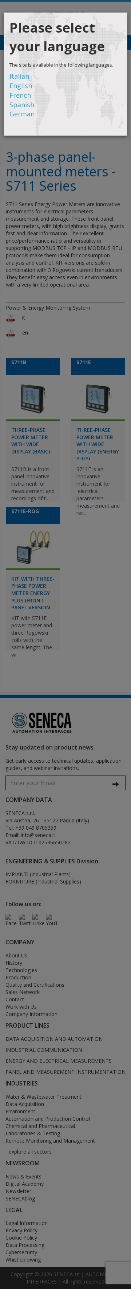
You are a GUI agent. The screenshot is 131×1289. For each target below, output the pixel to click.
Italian (19, 76)
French (20, 95)
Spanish (21, 104)
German (22, 113)
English (20, 85)
